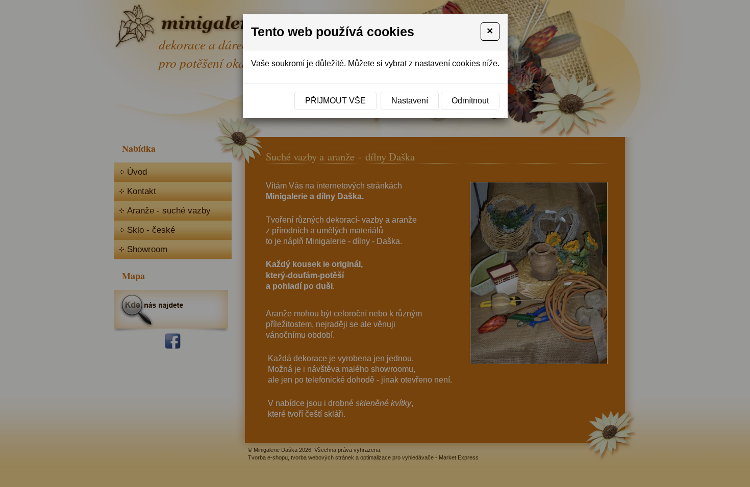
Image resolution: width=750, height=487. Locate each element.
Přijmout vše (335, 100)
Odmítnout (470, 100)
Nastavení (409, 100)
